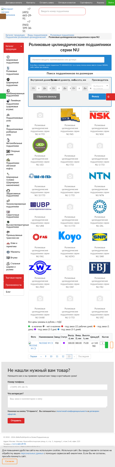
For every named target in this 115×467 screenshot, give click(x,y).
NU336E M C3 (46, 343)
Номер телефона (16, 382)
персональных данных (32, 453)
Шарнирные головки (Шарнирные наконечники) (12, 181)
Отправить (16, 421)
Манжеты (15, 252)
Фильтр (96, 97)
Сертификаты (86, 3)
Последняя (83, 357)
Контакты (30, 3)
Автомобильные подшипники (14, 144)
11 (57, 357)
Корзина (100, 3)
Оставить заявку (47, 3)
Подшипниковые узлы (14, 119)
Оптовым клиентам (67, 3)
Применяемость (13, 285)
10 (51, 357)
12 (63, 357)
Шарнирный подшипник (12, 84)
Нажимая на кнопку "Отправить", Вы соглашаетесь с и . (54, 412)
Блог (8, 292)
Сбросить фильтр (46, 96)
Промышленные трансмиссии (14, 236)
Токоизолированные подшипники (16, 205)
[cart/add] (106, 345)
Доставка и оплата (14, 3)
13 (69, 357)
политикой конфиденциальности (72, 411)
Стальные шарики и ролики (13, 267)
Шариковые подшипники (12, 61)
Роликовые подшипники (12, 72)
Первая (33, 357)
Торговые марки (13, 278)
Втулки (13, 258)
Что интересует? (16, 394)
